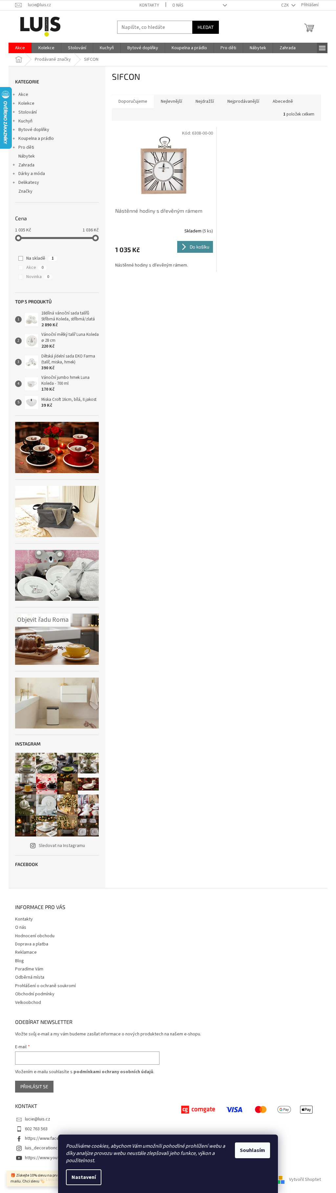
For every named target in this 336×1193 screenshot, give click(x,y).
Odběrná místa (29, 977)
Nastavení (84, 1177)
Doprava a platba (31, 944)
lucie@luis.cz (37, 1119)
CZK (285, 5)
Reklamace (26, 952)
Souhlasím (252, 1150)
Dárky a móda (31, 173)
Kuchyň (25, 121)
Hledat (206, 27)
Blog (19, 961)
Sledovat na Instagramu (62, 845)
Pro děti (26, 147)
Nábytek (26, 156)
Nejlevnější (171, 101)
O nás (177, 5)
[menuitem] (20, 48)
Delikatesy (28, 182)
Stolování (27, 112)
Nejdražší (205, 101)
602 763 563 (36, 1129)
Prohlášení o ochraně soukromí (45, 986)
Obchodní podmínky (34, 994)
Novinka (37, 276)
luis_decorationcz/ (43, 1148)
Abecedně (283, 101)
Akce (23, 94)
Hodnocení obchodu (34, 936)
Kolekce (26, 103)
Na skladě (40, 258)
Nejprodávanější (243, 101)
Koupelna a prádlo (36, 138)
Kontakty (149, 5)
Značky (25, 191)
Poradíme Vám (29, 969)
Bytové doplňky (33, 129)
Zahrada (26, 165)
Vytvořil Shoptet (305, 1179)
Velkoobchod (28, 1002)
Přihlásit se (34, 1086)
